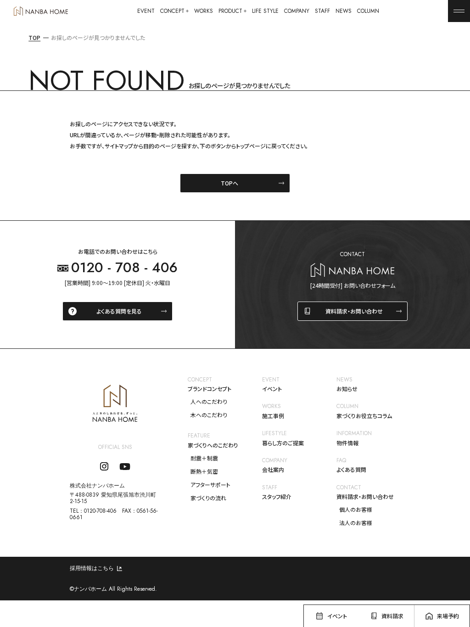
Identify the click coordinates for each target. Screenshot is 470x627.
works (203, 11)
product (230, 11)
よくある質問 (351, 469)
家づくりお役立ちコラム (364, 416)
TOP (34, 37)
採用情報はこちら (92, 568)
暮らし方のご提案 (283, 443)
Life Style (265, 11)
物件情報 (347, 443)
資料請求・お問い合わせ (354, 311)
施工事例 (273, 416)
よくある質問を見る (119, 311)
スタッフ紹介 (276, 496)
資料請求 (392, 616)
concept (172, 11)
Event (146, 11)
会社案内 (273, 469)
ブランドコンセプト (209, 389)
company (296, 11)
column (368, 11)
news (344, 11)
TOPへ (229, 183)
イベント (272, 389)
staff (322, 11)
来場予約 (448, 616)
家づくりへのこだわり (213, 445)
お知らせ (347, 389)
